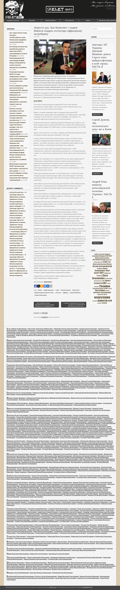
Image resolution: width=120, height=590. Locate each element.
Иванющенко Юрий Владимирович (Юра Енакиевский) (52, 408)
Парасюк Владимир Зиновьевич (48, 484)
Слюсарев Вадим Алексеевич (51, 515)
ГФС (109, 262)
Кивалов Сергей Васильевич (27, 418)
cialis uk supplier (15, 218)
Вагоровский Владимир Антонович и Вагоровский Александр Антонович (34, 356)
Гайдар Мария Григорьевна (42, 365)
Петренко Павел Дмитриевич (51, 487)
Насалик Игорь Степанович (90, 467)
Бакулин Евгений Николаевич (81, 340)
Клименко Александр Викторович (38, 420)
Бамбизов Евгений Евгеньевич (17, 342)
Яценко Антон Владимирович (88, 578)
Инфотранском (49, 290)
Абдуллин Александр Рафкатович (40, 329)
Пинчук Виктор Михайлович (64, 489)
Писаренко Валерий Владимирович (89, 489)
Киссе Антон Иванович (72, 418)
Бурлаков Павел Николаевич (53, 353)
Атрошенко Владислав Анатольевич (84, 335)
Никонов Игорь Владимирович (89, 470)
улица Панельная (40, 295)
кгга (105, 294)
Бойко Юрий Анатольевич (93, 350)
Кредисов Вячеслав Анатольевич (34, 431)
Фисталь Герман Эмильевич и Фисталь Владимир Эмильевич (29, 543)
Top (115, 585)
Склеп (88, 20)
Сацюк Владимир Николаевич (18, 510)
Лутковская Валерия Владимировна (92, 447)
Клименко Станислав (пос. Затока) (64, 420)
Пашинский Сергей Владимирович (76, 486)
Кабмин (100, 268)
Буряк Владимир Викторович (76, 353)
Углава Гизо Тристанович (16, 536)
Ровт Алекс (57, 502)
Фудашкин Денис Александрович (82, 543)
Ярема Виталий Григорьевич (68, 576)
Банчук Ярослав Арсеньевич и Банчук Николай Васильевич (51, 342)
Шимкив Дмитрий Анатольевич (38, 566)
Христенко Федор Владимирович (83, 550)
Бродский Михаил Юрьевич (98, 351)
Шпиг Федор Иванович (77, 567)
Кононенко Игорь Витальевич (97, 425)
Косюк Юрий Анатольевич (26, 430)
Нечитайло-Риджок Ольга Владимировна (62, 470)
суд (110, 300)
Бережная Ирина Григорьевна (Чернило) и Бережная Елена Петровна (41, 347)
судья (99, 303)
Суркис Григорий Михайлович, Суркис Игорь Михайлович (36, 521)
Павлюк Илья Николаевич (62, 482)
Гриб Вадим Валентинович (16, 374)
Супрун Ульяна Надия (84, 520)
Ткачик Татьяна (36, 528)
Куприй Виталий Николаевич (27, 437)
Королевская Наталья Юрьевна (30, 428)
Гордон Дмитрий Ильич (103, 373)
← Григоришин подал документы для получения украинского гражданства (44, 304)
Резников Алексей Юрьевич (17, 502)
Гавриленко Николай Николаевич (19, 365)
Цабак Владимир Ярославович (18, 554)
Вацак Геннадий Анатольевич (34, 358)
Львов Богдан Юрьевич (72, 449)
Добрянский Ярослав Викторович (82, 386)
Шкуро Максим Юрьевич (16, 567)
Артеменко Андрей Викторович (65, 333)
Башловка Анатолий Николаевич (42, 343)
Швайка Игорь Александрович (59, 563)
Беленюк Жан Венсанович (41, 345)
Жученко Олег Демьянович (29, 400)
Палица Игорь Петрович (27, 484)
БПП (107, 256)
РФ (103, 280)
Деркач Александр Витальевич (28, 384)
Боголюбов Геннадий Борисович (88, 348)
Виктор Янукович (102, 258)
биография (100, 290)
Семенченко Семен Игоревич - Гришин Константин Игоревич (59, 512)
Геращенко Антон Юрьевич (50, 368)
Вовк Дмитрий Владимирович (104, 360)
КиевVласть (48, 282)
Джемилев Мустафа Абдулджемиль (53, 384)
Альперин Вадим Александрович (99, 330)
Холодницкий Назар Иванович (94, 548)
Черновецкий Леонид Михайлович (89, 557)
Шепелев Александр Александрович (80, 564)
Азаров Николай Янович (45, 330)
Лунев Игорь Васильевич (69, 447)
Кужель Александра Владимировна (28, 434)
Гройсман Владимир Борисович (51, 376)
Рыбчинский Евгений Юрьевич (88, 503)
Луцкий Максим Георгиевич (52, 449)
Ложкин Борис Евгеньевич (104, 446)
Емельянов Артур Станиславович (19, 393)
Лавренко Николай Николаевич (37, 441)
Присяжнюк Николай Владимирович (20, 494)
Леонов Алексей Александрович (18, 444)
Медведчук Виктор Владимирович (71, 457)
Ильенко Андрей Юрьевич (29, 410)
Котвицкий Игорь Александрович (49, 430)
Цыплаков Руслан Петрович (59, 554)
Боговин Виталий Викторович (64, 348)
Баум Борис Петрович (82, 342)
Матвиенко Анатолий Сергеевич (85, 456)
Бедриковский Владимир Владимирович (70, 343)
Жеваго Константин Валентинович (84, 398)
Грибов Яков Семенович (35, 374)
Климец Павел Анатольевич (88, 420)
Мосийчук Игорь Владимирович (33, 462)
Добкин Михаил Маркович (59, 386)
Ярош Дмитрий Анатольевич (66, 578)
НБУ (102, 272)
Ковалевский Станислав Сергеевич (100, 422)
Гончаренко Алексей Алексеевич (27, 373)
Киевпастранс (66, 290)
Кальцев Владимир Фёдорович (40, 415)
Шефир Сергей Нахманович (104, 564)
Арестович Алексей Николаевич (40, 333)
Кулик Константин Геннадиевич (40, 436)
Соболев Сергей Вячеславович (62, 517)
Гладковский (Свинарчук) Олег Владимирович (36, 370)
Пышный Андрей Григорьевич (31, 497)
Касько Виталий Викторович (27, 417)
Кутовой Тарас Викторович (90, 437)
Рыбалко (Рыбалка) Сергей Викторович (62, 503)
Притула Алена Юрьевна (44, 494)
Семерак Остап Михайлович (17, 513)
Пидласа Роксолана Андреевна (99, 487)
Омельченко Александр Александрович (63, 476)
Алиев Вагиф (81, 330)
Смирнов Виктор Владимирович (102, 515)
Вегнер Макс (50, 358)
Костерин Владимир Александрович (84, 428)
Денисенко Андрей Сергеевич (59, 383)
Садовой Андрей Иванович (37, 509)
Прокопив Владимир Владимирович (49, 495)
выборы (96, 292)
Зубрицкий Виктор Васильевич (84, 405)
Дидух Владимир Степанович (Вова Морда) (32, 386)
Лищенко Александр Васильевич (56, 446)
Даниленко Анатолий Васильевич (19, 381)
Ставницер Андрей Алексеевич (77, 518)
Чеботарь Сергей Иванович (16, 557)
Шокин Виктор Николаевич (58, 567)
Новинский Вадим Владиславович (40, 472)
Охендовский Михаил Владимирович (34, 479)
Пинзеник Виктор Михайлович (40, 489)
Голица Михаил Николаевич (56, 371)
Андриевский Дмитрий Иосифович (73, 332)
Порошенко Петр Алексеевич (26, 492)
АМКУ (96, 254)
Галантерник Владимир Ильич (87, 365)
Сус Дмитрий (64, 521)
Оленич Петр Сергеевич (39, 476)
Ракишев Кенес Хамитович (58, 500)
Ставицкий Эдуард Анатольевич (53, 518)
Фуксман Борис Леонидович (17, 545)
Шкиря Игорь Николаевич (60, 566)
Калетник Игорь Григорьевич (18, 415)
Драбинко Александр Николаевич (28, 388)
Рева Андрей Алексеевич (103, 500)
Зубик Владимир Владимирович (60, 405)
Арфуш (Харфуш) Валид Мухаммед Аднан (31, 335)
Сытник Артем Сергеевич (79, 521)
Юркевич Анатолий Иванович (18, 573)
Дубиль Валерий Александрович (74, 388)
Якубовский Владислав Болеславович (21, 576)
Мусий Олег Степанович (28, 464)
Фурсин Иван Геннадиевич (38, 545)
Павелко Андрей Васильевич (17, 482)
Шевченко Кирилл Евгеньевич (55, 564)
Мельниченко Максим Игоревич (67, 459)
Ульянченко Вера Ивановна (36, 536)
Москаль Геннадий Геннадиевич (58, 462)
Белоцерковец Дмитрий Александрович (66, 345)
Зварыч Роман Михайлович (39, 403)
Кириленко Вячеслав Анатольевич (50, 418)
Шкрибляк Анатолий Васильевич (103, 566)
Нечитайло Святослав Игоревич (34, 470)
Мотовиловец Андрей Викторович (83, 462)
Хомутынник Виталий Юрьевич (33, 550)
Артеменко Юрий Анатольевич (88, 333)
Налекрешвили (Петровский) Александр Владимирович (27, 467)
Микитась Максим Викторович (71, 460)
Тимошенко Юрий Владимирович (101, 527)
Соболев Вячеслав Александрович (38, 517)
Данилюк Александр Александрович (46, 381)
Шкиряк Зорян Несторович (80, 566)
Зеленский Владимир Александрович (88, 403)
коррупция (102, 297)
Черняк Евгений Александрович (35, 559)
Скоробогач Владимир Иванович (28, 515)
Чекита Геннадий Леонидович (38, 557)
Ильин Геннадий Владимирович (72, 410)
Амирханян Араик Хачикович (18, 332)
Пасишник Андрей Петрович (31, 486)
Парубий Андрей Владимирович (73, 484)
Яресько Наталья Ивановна (89, 576)
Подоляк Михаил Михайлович (83, 490)
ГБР (101, 262)
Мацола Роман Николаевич (47, 457)
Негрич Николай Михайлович (51, 469)
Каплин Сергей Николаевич (83, 415)
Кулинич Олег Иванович (62, 436)
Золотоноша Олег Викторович (36, 405)
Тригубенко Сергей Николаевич (97, 530)
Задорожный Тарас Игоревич (17, 403)
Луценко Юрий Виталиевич (31, 449)
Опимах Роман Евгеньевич (66, 477)
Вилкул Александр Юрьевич (17, 360)
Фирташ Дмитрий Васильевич (101, 542)
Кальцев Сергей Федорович (62, 415)
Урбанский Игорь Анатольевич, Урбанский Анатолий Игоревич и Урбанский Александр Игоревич (59, 537)
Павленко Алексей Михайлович (40, 482)
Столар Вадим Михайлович (65, 520)
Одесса (99, 275)
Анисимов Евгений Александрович (100, 332)
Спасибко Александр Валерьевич (28, 518)
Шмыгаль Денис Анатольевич (37, 567)
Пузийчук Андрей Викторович (75, 495)
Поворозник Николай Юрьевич (59, 490)
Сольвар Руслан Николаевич (83, 517)
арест (110, 288)
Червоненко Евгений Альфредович (63, 557)
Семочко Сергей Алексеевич (38, 513)
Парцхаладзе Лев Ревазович (96, 484)
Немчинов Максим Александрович (75, 469)
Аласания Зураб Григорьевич (65, 330)
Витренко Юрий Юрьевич (83, 360)
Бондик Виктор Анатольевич (37, 351)
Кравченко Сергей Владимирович (74, 430)
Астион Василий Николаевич (59, 335)
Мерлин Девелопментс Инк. (44, 292)
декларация (106, 292)
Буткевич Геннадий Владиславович (101, 353)
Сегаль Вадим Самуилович (27, 512)
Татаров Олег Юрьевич (89, 525)
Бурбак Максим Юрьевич (33, 353)
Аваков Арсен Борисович (88, 329)
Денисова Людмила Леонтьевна (82, 383)
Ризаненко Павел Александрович (39, 502)
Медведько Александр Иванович (97, 457)
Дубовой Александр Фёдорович (98, 388)
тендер (104, 303)
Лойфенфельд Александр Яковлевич (20, 447)
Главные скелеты (13, 20)
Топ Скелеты (69, 20)
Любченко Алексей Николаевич (92, 449)
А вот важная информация (17, 329)
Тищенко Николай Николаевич (18, 528)
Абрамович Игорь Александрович (66, 329)
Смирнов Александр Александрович (76, 515)
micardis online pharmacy (18, 229)
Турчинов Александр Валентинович (72, 533)
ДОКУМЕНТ (38, 101)
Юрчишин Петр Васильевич (62, 573)
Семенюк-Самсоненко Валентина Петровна (98, 512)
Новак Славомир (21, 472)
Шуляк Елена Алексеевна (42, 569)
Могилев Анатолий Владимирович (96, 460)
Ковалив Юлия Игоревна (15, 423)
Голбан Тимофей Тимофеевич (35, 371)
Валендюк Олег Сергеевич (98, 356)
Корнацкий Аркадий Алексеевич (84, 426)
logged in (45, 317)
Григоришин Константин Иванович (58, 374)
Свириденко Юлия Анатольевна (67, 510)
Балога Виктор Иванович (102, 340)
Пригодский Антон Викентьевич (98, 492)
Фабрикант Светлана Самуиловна (19, 542)
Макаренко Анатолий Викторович (65, 454)
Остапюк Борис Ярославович (86, 477)
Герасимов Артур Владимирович (27, 368)
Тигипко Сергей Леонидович (52, 527)
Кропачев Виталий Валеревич (78, 431)
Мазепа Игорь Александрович (18, 454)
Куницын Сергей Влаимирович (83, 436)
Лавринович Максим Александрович (94, 441)
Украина (104, 285)
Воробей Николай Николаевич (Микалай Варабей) (70, 361)
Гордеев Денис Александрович (83, 373)
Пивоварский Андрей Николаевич (74, 487)
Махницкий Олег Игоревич (26, 457)
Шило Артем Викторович (16, 566)
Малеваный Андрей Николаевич (91, 454)
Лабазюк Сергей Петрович (16, 441)
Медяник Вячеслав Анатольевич (19, 459)
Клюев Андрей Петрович (28, 422)
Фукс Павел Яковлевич (104, 543)
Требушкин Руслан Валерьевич (73, 530)
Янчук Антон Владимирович (46, 576)
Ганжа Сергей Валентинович (49, 367)
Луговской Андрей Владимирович (47, 447)
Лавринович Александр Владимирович (64, 441)
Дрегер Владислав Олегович (51, 388)
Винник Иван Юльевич (64, 360)
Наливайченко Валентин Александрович (64, 467)
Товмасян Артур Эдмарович (53, 528)
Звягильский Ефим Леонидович (62, 403)
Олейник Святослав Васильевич (19, 476)
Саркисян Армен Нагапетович (103, 509)
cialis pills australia (16, 192)
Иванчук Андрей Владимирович (19, 408)
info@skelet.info (87, 587)
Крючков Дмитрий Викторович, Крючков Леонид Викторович (81, 433)
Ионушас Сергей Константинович (97, 410)
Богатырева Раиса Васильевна (41, 348)
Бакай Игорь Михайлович (60, 340)
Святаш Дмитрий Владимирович (92, 510)
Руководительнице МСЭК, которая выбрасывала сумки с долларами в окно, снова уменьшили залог (18, 76)
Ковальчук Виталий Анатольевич (37, 423)
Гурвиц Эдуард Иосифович (16, 378)
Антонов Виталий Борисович (17, 333)
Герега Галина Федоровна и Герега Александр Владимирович (83, 368)
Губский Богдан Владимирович (75, 376)
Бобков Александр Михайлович (18, 348)
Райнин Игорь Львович (38, 500)
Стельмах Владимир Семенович (18, 520)
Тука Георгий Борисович (25, 533)
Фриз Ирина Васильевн (60, 543)
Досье (109, 264)
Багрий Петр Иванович (41, 340)
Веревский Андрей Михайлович (77, 358)
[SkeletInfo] (60, 9)
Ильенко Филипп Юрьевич (49, 410)
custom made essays (16, 255)
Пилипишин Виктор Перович (17, 489)
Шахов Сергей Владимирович (36, 563)
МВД (108, 270)
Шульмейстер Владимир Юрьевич (19, 569)
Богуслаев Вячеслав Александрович (29, 350)
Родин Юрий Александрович (72, 502)
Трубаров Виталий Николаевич (65, 531)
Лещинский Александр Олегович (43, 444)
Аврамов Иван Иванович (27, 330)
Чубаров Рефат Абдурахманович (60, 559)
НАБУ (96, 273)
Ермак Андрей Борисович (64, 393)
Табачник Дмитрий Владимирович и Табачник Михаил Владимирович (33, 525)
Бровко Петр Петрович (79, 351)
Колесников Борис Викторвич (27, 425)
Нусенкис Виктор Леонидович (65, 472)
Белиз (40, 290)
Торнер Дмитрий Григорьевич (38, 530)
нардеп (95, 300)
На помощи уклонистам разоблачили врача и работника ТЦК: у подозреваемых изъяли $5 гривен (18, 51)
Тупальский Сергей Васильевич (46, 533)
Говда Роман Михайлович (91, 370)
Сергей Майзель (75, 292)
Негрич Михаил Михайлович (28, 469)
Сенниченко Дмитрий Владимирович (63, 513)
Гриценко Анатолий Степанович (26, 376)
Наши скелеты (50, 20)
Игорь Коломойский (102, 266)
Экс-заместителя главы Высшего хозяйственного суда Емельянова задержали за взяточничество (18, 37)
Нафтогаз (107, 273)
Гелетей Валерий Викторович (93, 367)
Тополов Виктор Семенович (17, 530)
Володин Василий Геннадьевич (39, 361)
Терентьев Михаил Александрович (29, 527)
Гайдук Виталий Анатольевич (64, 365)
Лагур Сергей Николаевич (30, 443)
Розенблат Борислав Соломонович (96, 502)
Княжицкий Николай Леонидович (50, 422)
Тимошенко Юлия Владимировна (76, 527)
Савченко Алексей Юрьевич (17, 509)
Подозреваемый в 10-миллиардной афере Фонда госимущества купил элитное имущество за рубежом (17, 62)
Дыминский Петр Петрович (40, 389)
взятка (107, 290)
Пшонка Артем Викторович (98, 495)
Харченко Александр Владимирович (20, 548)
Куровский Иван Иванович (49, 437)
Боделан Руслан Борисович (53, 350)
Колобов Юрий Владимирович (50, 425)
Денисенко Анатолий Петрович (35, 383)
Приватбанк (108, 278)
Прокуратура (98, 280)
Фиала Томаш (62, 542)
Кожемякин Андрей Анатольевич (63, 423)
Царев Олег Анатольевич (39, 554)
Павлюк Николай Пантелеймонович (86, 482)
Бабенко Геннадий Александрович (19, 340)
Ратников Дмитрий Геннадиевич (80, 500)
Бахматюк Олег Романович (100, 342)
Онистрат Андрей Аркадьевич (90, 476)
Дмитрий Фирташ (99, 264)
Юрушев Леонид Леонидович (41, 573)
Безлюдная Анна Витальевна (97, 343)
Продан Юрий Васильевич (25, 495)
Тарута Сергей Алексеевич (70, 525)
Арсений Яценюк (98, 256)
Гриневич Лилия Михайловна (83, 374)
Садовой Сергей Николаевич (58, 509)
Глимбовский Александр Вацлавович (67, 370)
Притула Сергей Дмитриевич (64, 494)
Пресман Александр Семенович (74, 492)
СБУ (104, 282)
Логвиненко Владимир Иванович (81, 446)
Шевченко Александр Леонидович (31, 564)
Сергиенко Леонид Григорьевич (89, 513)
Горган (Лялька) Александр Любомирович (55, 373)
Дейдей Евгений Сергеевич (70, 381)
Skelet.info (53, 587)
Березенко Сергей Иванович (77, 347)
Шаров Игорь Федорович (16, 563)
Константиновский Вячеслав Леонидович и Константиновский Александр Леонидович (39, 426)
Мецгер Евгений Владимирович (47, 460)
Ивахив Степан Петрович (82, 408)
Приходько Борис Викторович (87, 494)
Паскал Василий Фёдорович (53, 486)
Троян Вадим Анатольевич (43, 531)
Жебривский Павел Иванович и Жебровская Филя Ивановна (48, 398)
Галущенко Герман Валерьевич (27, 367)
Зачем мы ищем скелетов (107, 20)
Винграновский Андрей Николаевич (41, 360)
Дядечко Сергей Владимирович (63, 389)
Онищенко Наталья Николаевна (43, 477)
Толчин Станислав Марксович (103, 528)
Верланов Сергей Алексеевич (100, 358)
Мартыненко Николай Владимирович (58, 456)
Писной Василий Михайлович (36, 490)
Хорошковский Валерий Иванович (58, 550)
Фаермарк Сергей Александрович (45, 542)
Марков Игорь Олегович (35, 456)
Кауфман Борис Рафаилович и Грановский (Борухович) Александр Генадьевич (67, 417)
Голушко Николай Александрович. (81, 371)
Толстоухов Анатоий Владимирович (77, 528)
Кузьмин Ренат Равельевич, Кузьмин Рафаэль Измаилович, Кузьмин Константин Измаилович (77, 434)
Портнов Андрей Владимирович (50, 492)
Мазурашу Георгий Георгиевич (41, 454)
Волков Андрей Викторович (17, 361)
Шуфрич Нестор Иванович (61, 569)
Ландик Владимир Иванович (52, 443)
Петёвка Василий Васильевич (28, 487)
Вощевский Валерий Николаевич (100, 361)
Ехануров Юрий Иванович (26, 394)
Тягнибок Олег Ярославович (97, 533)
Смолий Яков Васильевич (16, 517)
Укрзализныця (98, 288)
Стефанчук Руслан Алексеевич (42, 520)
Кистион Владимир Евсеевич (92, 418)
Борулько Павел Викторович (59, 351)
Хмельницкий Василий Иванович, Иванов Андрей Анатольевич (58, 548)
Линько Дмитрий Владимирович (68, 444)
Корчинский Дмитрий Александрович (56, 428)
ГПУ (105, 261)
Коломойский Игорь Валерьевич (73, 425)
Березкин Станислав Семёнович (99, 347)
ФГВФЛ (106, 288)
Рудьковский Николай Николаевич (34, 503)
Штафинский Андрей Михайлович (100, 567)
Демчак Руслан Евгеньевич (91, 381)
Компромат (100, 270)
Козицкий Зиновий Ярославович (89, 423)
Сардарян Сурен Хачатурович (80, 509)
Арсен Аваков (104, 254)
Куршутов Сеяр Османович (70, 437)
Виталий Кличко (99, 259)
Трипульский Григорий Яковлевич (19, 531)
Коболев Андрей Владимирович (75, 422)
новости (58, 292)
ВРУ (110, 256)
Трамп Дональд (56, 530)
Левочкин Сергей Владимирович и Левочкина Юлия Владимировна (88, 443)
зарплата (100, 294)
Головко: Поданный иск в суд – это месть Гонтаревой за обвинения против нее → (74, 304)
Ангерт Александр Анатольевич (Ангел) (44, 332)
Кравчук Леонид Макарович (97, 430)
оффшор (65, 292)
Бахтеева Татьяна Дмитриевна (18, 343)
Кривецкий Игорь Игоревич (57, 431)
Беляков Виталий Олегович (92, 345)
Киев (57, 290)
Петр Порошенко (100, 276)
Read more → (97, 114)
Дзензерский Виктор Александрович (81, 384)
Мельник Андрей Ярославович (43, 459)
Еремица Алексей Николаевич (44, 393)
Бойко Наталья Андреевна (73, 350)
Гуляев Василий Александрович (99, 376)
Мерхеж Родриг (29, 460)
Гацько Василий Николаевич (70, 367)
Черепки (32, 20)
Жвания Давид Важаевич (16, 398)
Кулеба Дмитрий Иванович (17, 436)
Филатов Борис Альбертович (78, 542)
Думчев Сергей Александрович (18, 389)
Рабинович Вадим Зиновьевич (18, 500)
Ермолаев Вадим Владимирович (86, 393)
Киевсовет (76, 290)
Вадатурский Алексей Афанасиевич (75, 356)
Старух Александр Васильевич (101, 518)
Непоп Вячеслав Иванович (98, 469)
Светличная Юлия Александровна (42, 510)
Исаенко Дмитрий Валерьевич (18, 412)
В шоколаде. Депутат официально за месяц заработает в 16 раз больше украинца (17, 196)
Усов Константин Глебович (24, 538)
